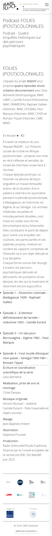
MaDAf (31, 81)
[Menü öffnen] (47, 5)
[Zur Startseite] (26, 6)
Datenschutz (31, 531)
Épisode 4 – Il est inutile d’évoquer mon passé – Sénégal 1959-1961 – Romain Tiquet (26, 358)
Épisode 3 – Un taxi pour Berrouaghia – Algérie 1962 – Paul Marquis (25, 337)
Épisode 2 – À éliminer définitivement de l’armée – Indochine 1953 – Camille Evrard (24, 317)
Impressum (20, 531)
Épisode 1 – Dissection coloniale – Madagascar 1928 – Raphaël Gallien (25, 297)
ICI (22, 135)
